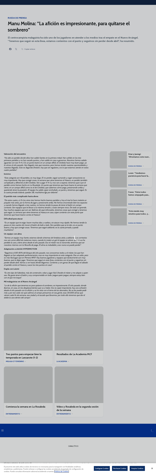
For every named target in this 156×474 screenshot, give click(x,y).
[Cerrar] (152, 468)
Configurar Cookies (102, 468)
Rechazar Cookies (119, 468)
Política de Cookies (61, 471)
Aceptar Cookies (137, 468)
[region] (78, 468)
